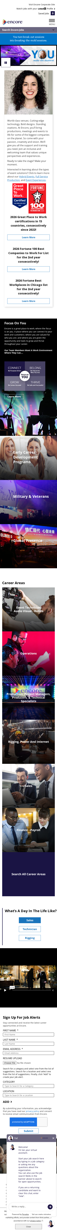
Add (6, 1102)
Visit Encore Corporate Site (42, 4)
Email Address (13, 1049)
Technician (30, 929)
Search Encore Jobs (13, 29)
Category (9, 1081)
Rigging (30, 938)
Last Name (10, 1039)
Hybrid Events (26, 176)
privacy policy (33, 1111)
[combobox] (28, 1086)
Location (8, 1091)
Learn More (28, 237)
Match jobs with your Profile (35, 8)
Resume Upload (12, 1058)
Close (28, 1226)
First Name (10, 1030)
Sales (29, 920)
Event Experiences (36, 180)
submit (28, 1131)
